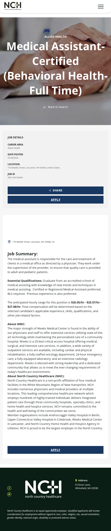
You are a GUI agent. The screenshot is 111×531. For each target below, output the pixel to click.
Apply (55, 200)
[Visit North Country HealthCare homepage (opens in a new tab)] (12, 6)
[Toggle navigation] (99, 6)
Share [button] (57, 190)
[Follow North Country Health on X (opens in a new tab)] (9, 494)
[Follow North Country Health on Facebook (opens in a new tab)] (9, 488)
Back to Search (58, 107)
